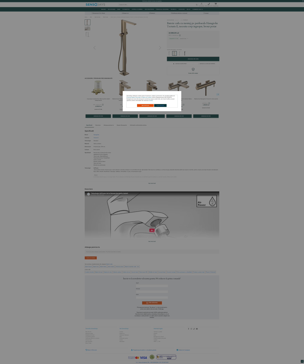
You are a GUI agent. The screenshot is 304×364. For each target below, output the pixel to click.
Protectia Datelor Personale (133, 97)
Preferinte (160, 105)
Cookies (151, 100)
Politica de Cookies (146, 97)
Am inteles (145, 105)
